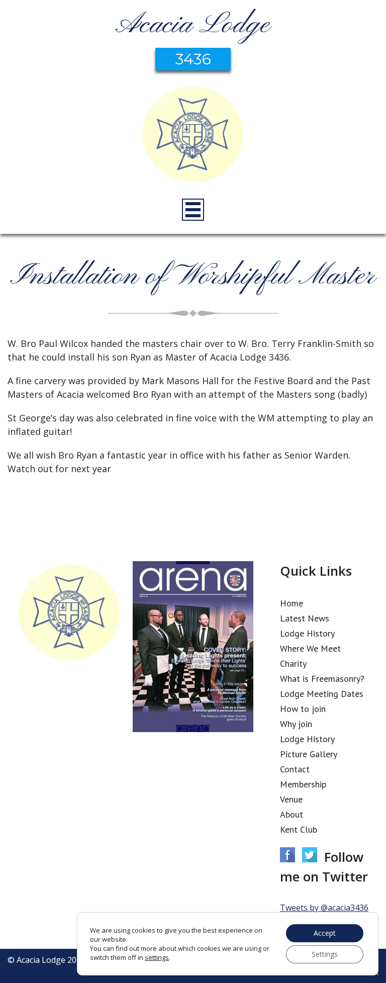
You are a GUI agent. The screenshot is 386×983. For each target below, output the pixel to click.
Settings (325, 954)
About (291, 814)
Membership (303, 784)
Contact (295, 769)
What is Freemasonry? (322, 678)
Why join (296, 724)
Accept (325, 933)
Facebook (287, 854)
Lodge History (307, 633)
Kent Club (298, 829)
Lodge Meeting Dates (321, 693)
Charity (293, 663)
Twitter (309, 854)
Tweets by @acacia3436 (324, 907)
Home (291, 603)
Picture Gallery (308, 754)
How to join (303, 708)
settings (157, 957)
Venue (291, 799)
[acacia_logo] (193, 136)
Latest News (304, 618)
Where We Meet (310, 648)
